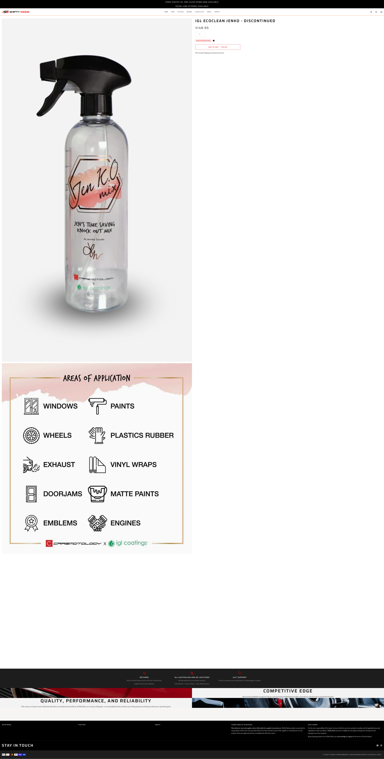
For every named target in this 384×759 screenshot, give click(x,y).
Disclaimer (313, 725)
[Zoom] (5, 358)
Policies (82, 725)
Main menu (6, 725)
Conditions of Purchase (241, 725)
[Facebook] (377, 745)
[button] (180, 12)
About (157, 725)
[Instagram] (381, 745)
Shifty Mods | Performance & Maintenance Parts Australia (350, 754)
